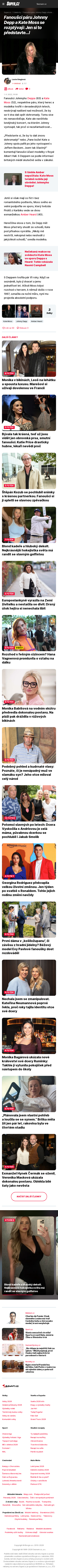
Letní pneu (25, 1516)
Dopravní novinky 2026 (40, 1473)
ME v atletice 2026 (10, 1445)
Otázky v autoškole (39, 1481)
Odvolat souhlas (46, 1532)
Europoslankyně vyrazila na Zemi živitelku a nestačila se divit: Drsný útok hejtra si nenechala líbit (28, 604)
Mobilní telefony (31, 1512)
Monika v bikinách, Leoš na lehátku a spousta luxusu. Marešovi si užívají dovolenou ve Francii (28, 384)
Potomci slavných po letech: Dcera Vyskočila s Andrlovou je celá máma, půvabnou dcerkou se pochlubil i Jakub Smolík (28, 831)
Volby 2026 (7, 1401)
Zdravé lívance (37, 1441)
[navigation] (3, 4)
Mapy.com (28, 1494)
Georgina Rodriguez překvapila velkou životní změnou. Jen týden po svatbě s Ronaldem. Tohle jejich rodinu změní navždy (28, 889)
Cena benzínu (22, 1498)
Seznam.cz (41, 4)
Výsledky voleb (8, 1408)
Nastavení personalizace (29, 1536)
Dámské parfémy (12, 1516)
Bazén (21, 1502)
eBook (10, 89)
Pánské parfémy (36, 1519)
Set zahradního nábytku (32, 1505)
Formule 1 (6, 1448)
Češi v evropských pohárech (42, 1498)
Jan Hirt (34, 1408)
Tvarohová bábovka (39, 1445)
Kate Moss (7, 321)
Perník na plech (37, 1452)
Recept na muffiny (38, 1437)
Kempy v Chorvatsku (11, 1466)
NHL (4, 1452)
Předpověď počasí (42, 1494)
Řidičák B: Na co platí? (40, 1477)
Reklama (20, 1529)
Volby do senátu (9, 1416)
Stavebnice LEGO (47, 1512)
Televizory (47, 1516)
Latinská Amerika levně (11, 1481)
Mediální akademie (43, 1529)
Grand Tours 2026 (38, 1419)
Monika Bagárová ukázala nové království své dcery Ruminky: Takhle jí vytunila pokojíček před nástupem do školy (26, 1063)
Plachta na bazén (33, 1502)
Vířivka (28, 1508)
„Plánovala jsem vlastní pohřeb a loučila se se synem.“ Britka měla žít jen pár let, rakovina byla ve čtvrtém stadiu (28, 1121)
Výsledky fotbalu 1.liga (11, 1437)
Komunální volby (9, 1419)
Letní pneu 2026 (37, 1466)
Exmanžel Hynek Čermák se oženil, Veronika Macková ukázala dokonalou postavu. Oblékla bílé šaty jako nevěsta (28, 1179)
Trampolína (46, 1502)
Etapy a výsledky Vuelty (40, 1405)
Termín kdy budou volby (12, 1412)
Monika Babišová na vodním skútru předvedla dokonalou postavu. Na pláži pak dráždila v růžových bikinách (29, 714)
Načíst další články (29, 1196)
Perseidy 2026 (9, 1498)
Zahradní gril (49, 1505)
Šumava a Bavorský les (11, 1473)
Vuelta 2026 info (37, 1401)
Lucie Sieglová (18, 79)
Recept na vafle (37, 1448)
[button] (29, 57)
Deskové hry (36, 1516)
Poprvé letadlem (9, 1470)
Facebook (11, 1529)
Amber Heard (29, 214)
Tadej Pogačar (37, 1412)
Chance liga (7, 1434)
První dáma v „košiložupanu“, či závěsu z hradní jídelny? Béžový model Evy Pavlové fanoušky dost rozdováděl (28, 947)
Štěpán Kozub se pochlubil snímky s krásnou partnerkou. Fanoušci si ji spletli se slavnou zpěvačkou (28, 496)
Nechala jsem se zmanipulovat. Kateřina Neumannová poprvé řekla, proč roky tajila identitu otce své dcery (28, 1005)
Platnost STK (36, 1484)
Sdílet (21, 89)
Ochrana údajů (31, 1532)
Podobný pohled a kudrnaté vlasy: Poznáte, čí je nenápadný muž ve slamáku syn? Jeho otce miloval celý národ (28, 773)
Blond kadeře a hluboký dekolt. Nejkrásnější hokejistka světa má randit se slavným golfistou (27, 550)
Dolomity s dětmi (9, 1484)
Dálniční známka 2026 (40, 1470)
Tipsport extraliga (9, 1441)
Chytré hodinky (21, 1519)
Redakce (30, 1529)
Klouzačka (16, 1505)
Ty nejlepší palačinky (39, 1434)
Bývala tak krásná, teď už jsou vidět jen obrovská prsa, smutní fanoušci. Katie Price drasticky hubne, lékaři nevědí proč (26, 440)
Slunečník (6, 1505)
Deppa (31, 98)
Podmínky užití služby (14, 1532)
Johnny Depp (21, 321)
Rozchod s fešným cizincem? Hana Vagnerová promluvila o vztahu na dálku (28, 658)
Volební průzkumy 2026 (12, 1405)
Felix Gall (34, 1416)
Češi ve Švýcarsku (9, 1477)
